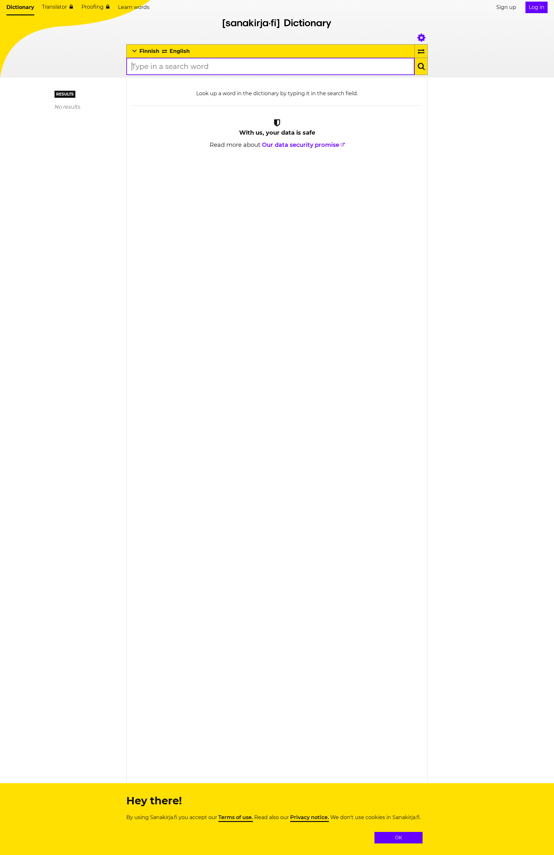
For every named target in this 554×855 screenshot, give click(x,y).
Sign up (506, 7)
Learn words (133, 7)
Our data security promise (300, 144)
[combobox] (270, 66)
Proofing (92, 7)
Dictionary (20, 7)
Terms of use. (235, 817)
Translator (54, 7)
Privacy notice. (309, 817)
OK (398, 838)
